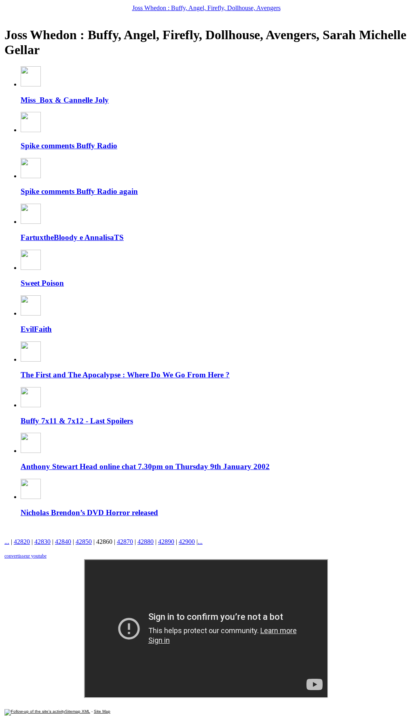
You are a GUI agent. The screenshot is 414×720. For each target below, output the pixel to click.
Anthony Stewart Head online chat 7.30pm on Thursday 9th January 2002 (145, 466)
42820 (22, 541)
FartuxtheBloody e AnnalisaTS (72, 237)
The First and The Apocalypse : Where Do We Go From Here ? (125, 375)
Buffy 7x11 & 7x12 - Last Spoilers (77, 421)
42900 (187, 541)
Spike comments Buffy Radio (69, 145)
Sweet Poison (42, 283)
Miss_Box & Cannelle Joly (65, 100)
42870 (125, 541)
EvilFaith (36, 329)
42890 (166, 541)
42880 (145, 541)
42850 (84, 541)
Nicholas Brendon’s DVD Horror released (89, 512)
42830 (42, 541)
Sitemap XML (77, 711)
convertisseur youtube (25, 556)
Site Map (102, 711)
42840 (63, 541)
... (6, 541)
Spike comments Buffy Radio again (79, 191)
